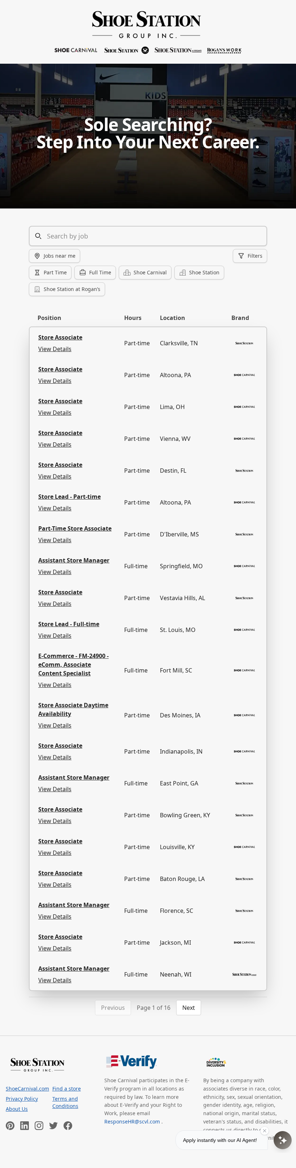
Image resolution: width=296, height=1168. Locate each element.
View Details (54, 349)
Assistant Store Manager (73, 560)
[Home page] (37, 1064)
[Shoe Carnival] (148, 32)
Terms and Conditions (65, 1102)
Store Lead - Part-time (69, 497)
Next (188, 1008)
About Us (17, 1108)
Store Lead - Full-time (68, 624)
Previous (113, 1008)
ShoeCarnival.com (26, 1088)
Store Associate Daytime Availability (73, 709)
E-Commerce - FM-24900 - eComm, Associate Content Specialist (73, 664)
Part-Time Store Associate (75, 528)
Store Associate (60, 337)
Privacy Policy (22, 1098)
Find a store (66, 1088)
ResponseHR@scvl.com (132, 1121)
